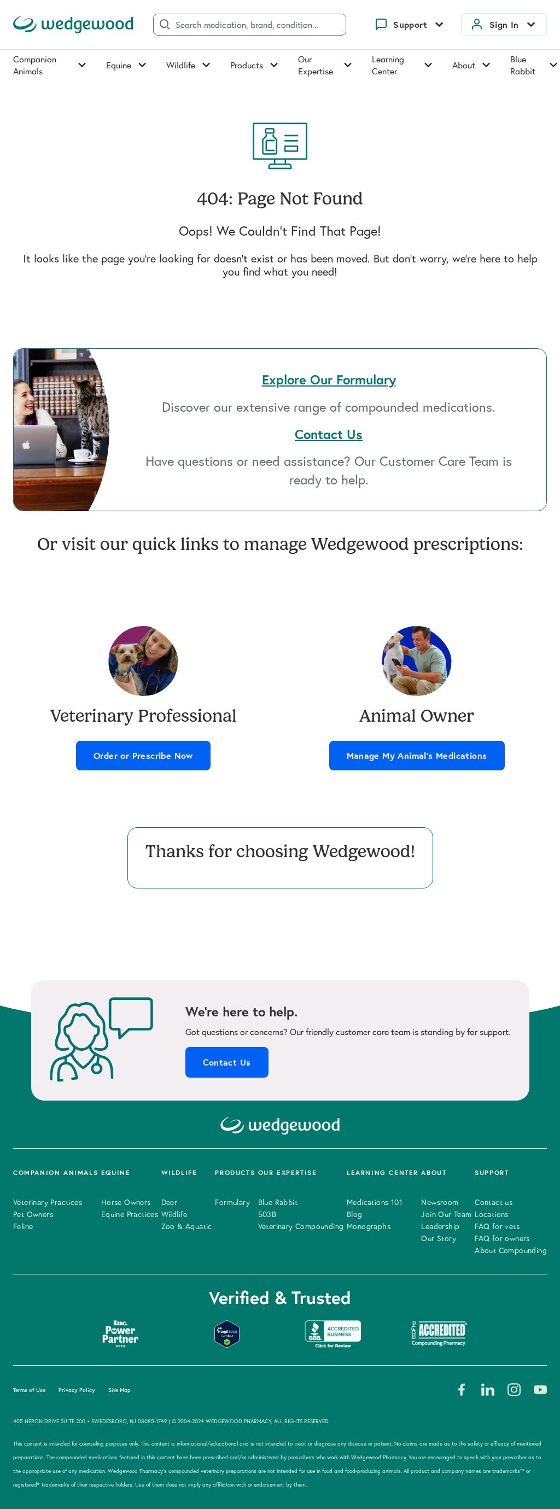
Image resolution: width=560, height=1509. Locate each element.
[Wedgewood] (73, 24)
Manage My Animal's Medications (417, 755)
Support (410, 24)
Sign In (504, 24)
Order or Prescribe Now (143, 755)
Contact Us (227, 1062)
